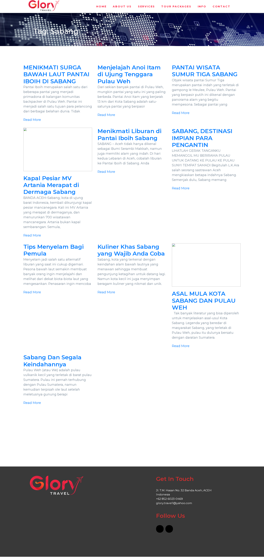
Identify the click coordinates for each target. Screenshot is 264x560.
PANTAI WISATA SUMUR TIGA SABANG (204, 71)
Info (202, 6)
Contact (221, 6)
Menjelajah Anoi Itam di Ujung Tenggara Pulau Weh (129, 74)
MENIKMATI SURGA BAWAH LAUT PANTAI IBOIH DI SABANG (56, 74)
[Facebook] (160, 529)
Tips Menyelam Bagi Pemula (53, 250)
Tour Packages (176, 6)
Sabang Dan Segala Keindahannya (52, 361)
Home (101, 6)
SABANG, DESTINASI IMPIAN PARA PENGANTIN (202, 138)
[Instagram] (169, 529)
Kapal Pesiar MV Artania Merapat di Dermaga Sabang (51, 185)
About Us (122, 6)
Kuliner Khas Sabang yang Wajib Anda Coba (131, 250)
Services (146, 6)
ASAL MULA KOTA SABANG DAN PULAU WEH (204, 300)
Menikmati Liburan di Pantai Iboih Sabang (129, 134)
